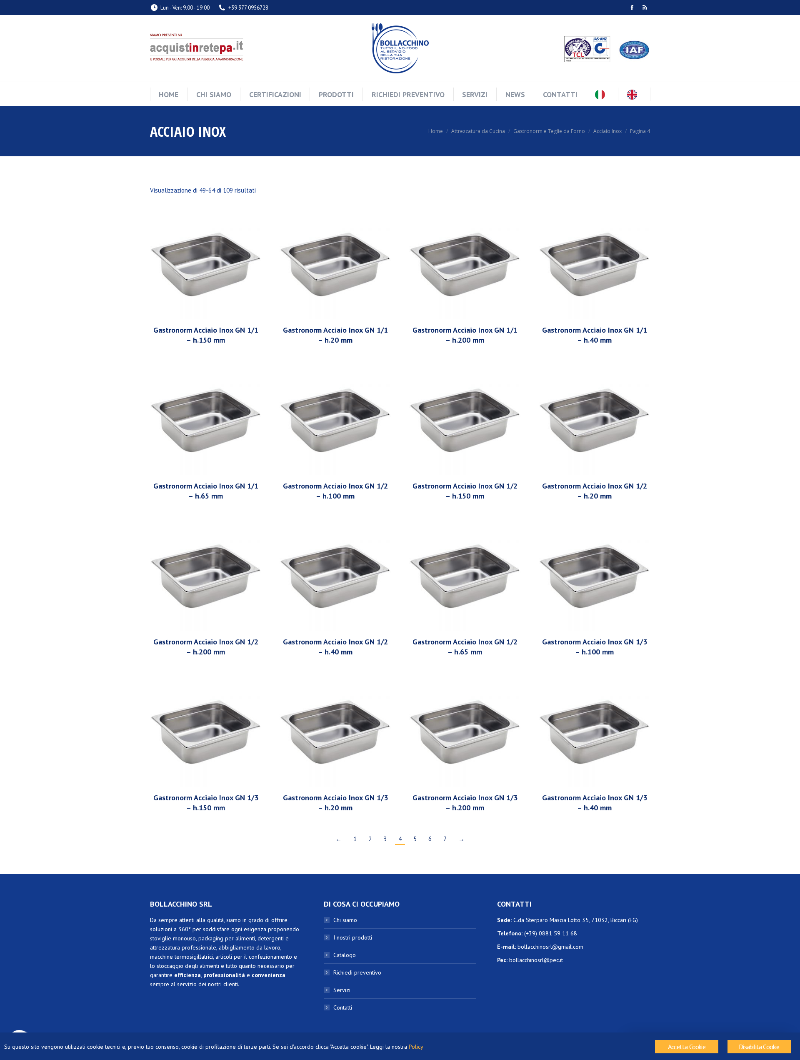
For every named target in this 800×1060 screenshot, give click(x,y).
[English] (634, 94)
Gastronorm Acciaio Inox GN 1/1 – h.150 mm (205, 335)
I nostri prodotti (352, 937)
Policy (416, 1046)
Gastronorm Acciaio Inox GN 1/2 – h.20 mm (594, 491)
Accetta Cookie (686, 1046)
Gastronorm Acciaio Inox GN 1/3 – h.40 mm (594, 802)
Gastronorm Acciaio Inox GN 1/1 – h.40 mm (594, 335)
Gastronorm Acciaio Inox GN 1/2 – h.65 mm (465, 647)
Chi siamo (345, 920)
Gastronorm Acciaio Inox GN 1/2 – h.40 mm (335, 647)
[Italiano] (602, 94)
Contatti (342, 1007)
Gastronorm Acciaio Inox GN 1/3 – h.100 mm (594, 647)
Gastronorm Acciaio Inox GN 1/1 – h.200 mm (465, 335)
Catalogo (344, 955)
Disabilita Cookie (759, 1046)
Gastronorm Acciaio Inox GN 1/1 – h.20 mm (335, 335)
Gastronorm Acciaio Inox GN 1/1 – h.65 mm (205, 491)
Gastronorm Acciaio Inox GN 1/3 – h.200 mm (465, 802)
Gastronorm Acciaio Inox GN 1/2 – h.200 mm (205, 647)
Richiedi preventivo (357, 972)
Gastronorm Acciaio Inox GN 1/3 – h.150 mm (205, 802)
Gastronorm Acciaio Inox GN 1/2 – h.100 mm (335, 491)
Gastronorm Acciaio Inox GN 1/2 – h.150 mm (465, 491)
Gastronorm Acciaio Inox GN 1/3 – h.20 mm (335, 802)
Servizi (341, 990)
